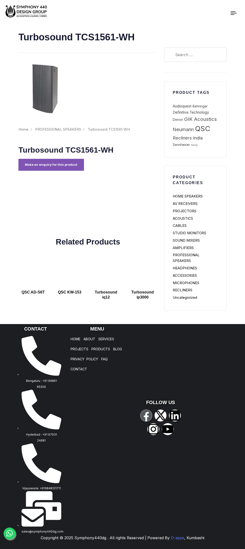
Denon (178, 120)
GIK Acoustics (200, 119)
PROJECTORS (184, 211)
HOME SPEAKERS (188, 196)
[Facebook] (146, 415)
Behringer (200, 106)
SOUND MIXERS (186, 240)
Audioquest (182, 106)
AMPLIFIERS (183, 247)
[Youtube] (168, 429)
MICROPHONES (186, 283)
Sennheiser (181, 145)
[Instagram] (153, 429)
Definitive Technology (191, 112)
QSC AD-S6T (33, 292)
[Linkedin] (175, 415)
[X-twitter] (161, 415)
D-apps (187, 537)
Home (23, 129)
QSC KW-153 (69, 292)
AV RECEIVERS (185, 203)
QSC (202, 128)
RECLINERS (182, 290)
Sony (194, 145)
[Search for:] (195, 55)
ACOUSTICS (183, 218)
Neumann (183, 129)
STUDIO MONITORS (189, 233)
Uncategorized (185, 297)
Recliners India (188, 138)
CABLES (180, 225)
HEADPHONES (185, 268)
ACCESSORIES (185, 275)
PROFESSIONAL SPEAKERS (58, 129)
